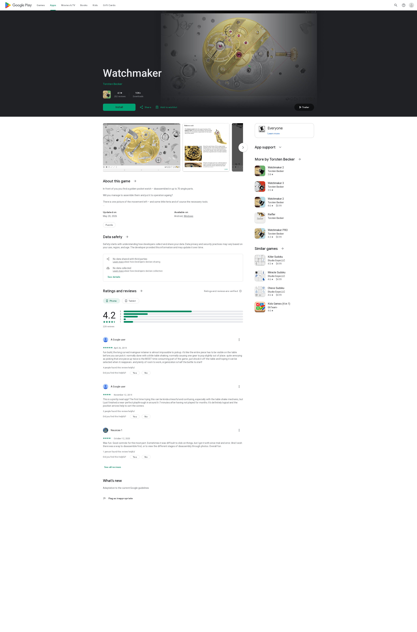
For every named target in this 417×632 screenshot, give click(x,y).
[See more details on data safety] (114, 277)
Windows (188, 216)
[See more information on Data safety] (127, 237)
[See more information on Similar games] (282, 248)
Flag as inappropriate (118, 498)
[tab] (40, 5)
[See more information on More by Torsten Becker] (299, 159)
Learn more (118, 262)
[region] (148, 94)
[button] (141, 147)
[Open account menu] (411, 5)
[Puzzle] (109, 224)
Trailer (303, 107)
